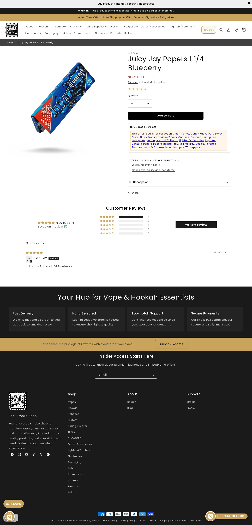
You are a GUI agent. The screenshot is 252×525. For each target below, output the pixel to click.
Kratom (73, 420)
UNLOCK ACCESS (171, 344)
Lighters (210, 140)
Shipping (133, 82)
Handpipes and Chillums (162, 140)
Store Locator (77, 474)
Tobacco (74, 414)
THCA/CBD (75, 438)
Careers (73, 480)
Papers (147, 143)
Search (131, 402)
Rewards (73, 486)
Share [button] (135, 193)
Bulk (70, 492)
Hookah (73, 408)
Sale (70, 468)
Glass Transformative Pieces (158, 137)
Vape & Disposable (156, 147)
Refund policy (110, 520)
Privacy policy (128, 520)
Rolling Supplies (78, 426)
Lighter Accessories (191, 140)
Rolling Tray (170, 143)
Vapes (72, 402)
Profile (191, 408)
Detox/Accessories (80, 444)
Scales (200, 143)
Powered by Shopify (89, 520)
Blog (130, 408)
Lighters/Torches (79, 450)
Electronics (75, 456)
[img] (34, 253)
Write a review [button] (196, 225)
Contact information (190, 520)
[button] (30, 26)
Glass (71, 432)
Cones (185, 133)
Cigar (176, 133)
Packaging (74, 462)
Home (10, 42)
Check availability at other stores (153, 170)
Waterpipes (176, 147)
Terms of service (147, 520)
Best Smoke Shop (69, 520)
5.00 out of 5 (65, 223)
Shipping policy (168, 520)
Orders (191, 402)
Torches (211, 143)
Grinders (183, 137)
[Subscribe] (153, 375)
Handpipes (209, 137)
